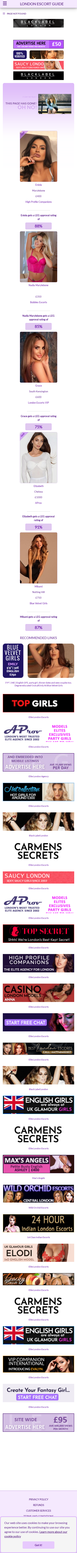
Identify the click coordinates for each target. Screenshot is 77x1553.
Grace (38, 385)
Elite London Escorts (39, 717)
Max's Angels (38, 1178)
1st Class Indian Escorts (38, 1237)
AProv (38, 502)
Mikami (39, 586)
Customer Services (38, 1510)
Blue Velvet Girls (38, 603)
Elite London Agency (39, 776)
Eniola (38, 184)
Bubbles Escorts (38, 302)
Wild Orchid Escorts (38, 1207)
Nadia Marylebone (38, 285)
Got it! (38, 1545)
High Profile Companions (38, 201)
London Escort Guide (42, 3)
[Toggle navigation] (5, 3)
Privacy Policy (38, 1499)
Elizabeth (39, 486)
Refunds (38, 1505)
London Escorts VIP (38, 402)
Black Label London (38, 835)
